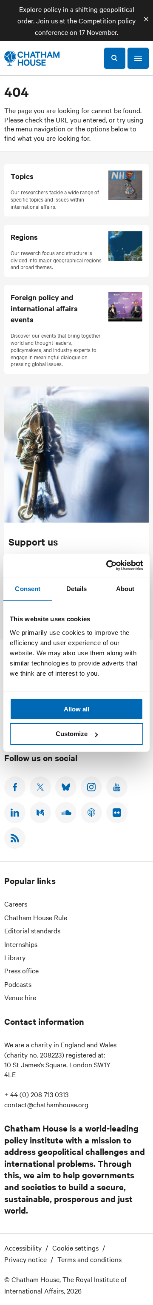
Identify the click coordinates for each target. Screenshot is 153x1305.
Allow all (76, 709)
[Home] (32, 58)
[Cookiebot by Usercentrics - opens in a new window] (108, 565)
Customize (72, 733)
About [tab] (125, 588)
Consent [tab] (27, 588)
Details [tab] (76, 588)
